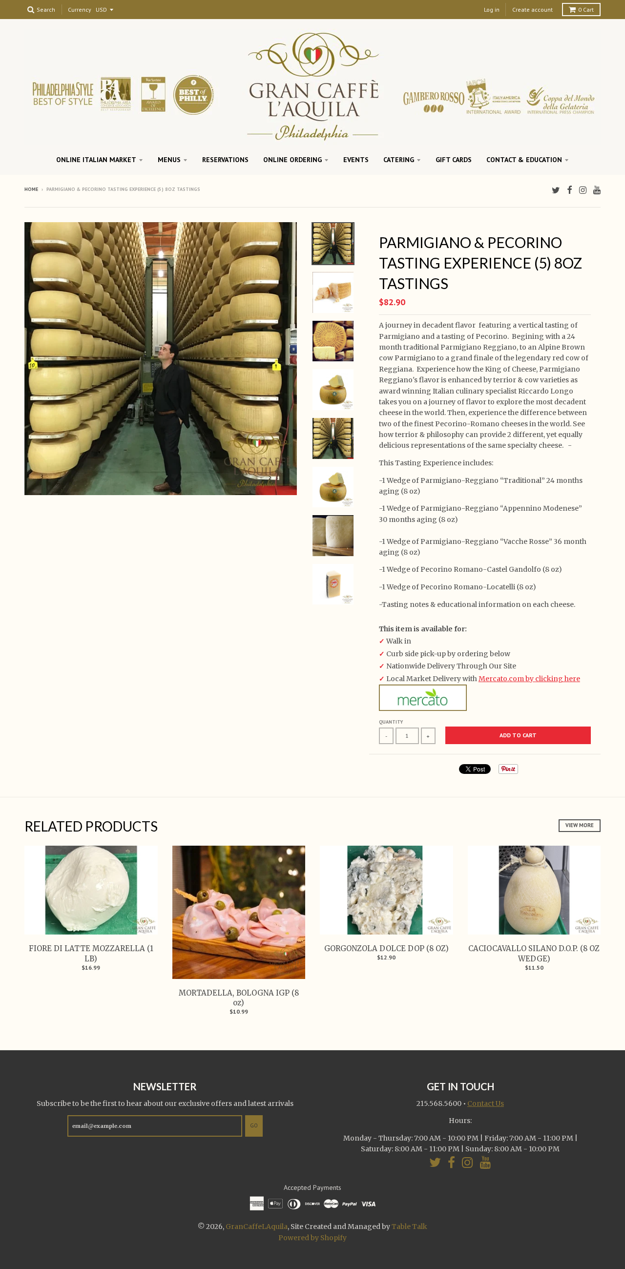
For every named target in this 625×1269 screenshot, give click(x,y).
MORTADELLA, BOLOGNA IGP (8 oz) (239, 998)
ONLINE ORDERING (292, 159)
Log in (492, 9)
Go (254, 1125)
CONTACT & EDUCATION (524, 159)
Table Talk (409, 1226)
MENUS (169, 159)
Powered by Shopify (312, 1237)
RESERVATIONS (225, 159)
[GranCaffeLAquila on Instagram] (582, 190)
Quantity (391, 722)
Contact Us (485, 1103)
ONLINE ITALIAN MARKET (96, 159)
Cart (586, 9)
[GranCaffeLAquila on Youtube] (597, 190)
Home (31, 189)
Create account (532, 9)
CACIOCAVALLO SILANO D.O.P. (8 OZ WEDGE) (534, 953)
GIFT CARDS (454, 159)
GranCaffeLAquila (257, 1226)
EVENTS (356, 159)
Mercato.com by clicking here (529, 678)
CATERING (398, 159)
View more (579, 825)
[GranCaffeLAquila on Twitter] (556, 190)
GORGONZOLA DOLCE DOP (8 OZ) (386, 948)
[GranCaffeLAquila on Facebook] (569, 190)
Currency (79, 10)
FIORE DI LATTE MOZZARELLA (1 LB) (91, 953)
